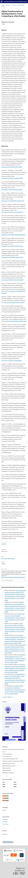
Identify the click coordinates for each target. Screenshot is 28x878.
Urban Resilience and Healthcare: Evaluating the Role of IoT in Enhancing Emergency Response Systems (15, 592)
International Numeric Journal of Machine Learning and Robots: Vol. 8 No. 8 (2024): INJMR (15, 619)
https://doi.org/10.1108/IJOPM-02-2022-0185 (13, 200)
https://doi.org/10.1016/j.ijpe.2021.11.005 (12, 167)
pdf (4, 544)
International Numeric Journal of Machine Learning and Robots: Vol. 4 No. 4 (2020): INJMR (15, 691)
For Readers (5, 819)
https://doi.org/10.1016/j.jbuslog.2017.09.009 (12, 279)
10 (10, 697)
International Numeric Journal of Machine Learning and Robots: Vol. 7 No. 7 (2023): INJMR (15, 641)
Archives (8, 5)
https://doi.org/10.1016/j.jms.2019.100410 (14, 302)
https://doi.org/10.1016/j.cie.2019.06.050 (11, 360)
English (4, 810)
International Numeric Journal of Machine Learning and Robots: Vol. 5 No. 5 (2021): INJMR (15, 598)
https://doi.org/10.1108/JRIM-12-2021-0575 (12, 257)
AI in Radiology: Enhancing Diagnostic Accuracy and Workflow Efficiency (15, 656)
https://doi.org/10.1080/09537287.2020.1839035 (13, 234)
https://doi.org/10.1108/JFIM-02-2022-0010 (12, 246)
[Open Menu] (1, 1)
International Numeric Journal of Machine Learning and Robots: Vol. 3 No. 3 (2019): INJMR (15, 670)
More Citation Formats (8, 580)
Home (3, 5)
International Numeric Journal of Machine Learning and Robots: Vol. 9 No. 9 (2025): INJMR (15, 610)
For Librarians (5, 824)
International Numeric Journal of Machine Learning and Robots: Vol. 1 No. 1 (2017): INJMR (15, 650)
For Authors (5, 821)
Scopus (4, 751)
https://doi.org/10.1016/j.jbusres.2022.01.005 (12, 212)
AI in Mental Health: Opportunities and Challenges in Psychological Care (14, 687)
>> (12, 697)
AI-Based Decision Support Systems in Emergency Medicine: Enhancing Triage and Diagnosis (15, 625)
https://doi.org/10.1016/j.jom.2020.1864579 (12, 178)
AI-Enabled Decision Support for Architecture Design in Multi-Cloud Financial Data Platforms (15, 676)
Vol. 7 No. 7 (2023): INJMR (18, 5)
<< (2, 697)
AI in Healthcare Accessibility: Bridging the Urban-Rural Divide (15, 646)
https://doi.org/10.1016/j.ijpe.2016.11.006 (16, 321)
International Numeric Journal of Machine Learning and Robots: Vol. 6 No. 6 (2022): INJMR (15, 631)
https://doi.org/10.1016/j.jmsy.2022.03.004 (12, 189)
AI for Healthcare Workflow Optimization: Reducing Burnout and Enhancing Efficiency (15, 637)
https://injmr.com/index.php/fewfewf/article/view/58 (13, 577)
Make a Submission (7, 842)
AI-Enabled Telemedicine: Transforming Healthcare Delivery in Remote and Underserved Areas (15, 604)
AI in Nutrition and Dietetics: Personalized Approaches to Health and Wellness (15, 666)
